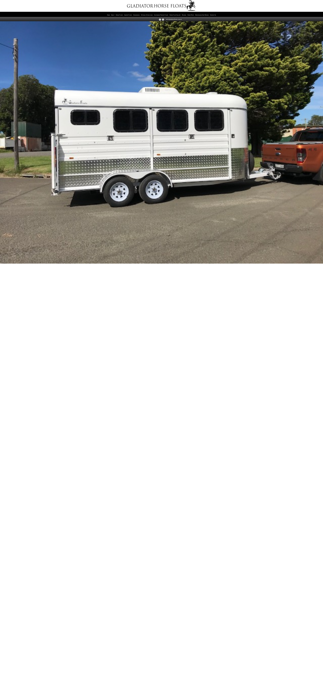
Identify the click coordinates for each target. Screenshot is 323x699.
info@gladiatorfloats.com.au (174, 19)
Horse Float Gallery (175, 15)
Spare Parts (190, 15)
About (112, 15)
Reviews (184, 15)
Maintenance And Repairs (202, 15)
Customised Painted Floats (161, 15)
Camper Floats (128, 15)
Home (108, 15)
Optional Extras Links (147, 15)
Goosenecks (136, 15)
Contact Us (213, 15)
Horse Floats (119, 15)
